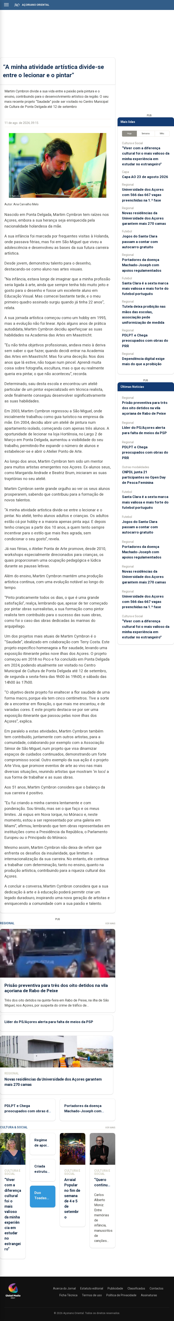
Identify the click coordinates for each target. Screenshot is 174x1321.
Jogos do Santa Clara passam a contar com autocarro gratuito (140, 241)
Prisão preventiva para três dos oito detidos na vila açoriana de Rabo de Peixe (56, 988)
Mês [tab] (162, 133)
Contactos (156, 1288)
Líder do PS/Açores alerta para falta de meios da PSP (48, 1022)
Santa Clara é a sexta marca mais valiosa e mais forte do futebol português (145, 288)
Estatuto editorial (91, 1288)
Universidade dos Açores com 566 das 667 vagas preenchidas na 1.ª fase (143, 194)
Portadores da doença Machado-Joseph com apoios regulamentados (84, 1111)
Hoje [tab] (129, 133)
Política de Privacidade (121, 1295)
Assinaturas (149, 1295)
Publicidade (115, 1288)
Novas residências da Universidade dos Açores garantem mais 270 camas (144, 218)
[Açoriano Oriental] (12, 1299)
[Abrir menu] (6, 4)
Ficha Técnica (68, 1295)
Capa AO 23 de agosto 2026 (145, 177)
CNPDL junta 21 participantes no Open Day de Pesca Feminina (144, 477)
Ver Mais (110, 923)
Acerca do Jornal (64, 1288)
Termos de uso (92, 1295)
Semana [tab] (146, 133)
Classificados (136, 1288)
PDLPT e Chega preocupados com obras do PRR (27, 1111)
